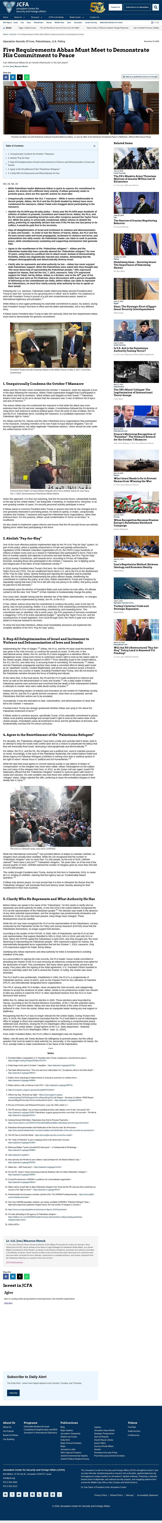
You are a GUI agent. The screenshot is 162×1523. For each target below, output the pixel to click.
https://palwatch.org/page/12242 (47, 1167)
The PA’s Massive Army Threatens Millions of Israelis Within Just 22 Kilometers (135, 179)
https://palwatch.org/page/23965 (21, 1112)
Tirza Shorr (118, 399)
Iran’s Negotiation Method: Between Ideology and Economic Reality (136, 566)
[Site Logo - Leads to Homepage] (24, 7)
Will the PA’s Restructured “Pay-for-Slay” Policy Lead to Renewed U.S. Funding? (136, 650)
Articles (13, 34)
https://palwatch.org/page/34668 (21, 1080)
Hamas (116, 259)
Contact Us (94, 17)
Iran (115, 217)
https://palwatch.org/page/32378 (21, 1162)
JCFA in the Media (56, 17)
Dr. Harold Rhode (121, 227)
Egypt (116, 303)
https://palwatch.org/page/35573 (58, 1085)
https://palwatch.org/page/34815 (21, 1073)
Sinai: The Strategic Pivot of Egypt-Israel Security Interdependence (135, 308)
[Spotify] (52, 1494)
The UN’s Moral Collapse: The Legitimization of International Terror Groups (133, 392)
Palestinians (43, 41)
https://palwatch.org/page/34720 (61, 1065)
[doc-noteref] (42, 299)
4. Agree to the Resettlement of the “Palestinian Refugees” (34, 169)
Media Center (75, 17)
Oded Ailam (119, 571)
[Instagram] (25, 1494)
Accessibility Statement (147, 1495)
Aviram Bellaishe (121, 529)
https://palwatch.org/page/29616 (21, 1182)
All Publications (14, 1262)
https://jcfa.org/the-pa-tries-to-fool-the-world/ (53, 1135)
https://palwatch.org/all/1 (18, 1155)
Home (5, 17)
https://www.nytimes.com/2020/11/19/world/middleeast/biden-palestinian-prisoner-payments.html (47, 1123)
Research (35, 17)
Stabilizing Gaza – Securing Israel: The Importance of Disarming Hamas (135, 265)
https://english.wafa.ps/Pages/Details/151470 (26, 1060)
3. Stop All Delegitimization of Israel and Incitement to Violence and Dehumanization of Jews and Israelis (51, 163)
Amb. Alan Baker (121, 443)
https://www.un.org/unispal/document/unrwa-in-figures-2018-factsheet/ (37, 1209)
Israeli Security (120, 173)
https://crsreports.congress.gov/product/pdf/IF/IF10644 (30, 1090)
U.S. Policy (58, 41)
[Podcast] (46, 1494)
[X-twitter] (12, 1494)
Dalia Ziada (118, 313)
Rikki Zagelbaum (146, 354)
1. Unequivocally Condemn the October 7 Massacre (31, 154)
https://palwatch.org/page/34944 (68, 1100)
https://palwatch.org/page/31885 (21, 1150)
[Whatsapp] (59, 1494)
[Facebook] (5, 1494)
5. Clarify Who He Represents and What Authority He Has (33, 173)
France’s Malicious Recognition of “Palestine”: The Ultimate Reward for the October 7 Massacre (135, 437)
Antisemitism (119, 387)
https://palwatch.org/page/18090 (21, 1174)
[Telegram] (32, 1494)
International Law (120, 431)
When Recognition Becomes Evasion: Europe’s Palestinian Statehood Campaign (136, 523)
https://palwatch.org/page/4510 (46, 1190)
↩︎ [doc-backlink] (46, 1060)
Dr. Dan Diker (119, 271)
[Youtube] (19, 1494)
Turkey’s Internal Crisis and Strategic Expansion (131, 607)
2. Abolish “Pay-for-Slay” (19, 158)
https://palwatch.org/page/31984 (21, 1142)
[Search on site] (155, 7)
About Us (18, 17)
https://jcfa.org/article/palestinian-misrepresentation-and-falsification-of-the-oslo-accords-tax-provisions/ (50, 1130)
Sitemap (129, 1495)
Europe (116, 517)
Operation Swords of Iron (18, 41)
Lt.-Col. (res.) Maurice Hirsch (15, 66)
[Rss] (39, 1494)
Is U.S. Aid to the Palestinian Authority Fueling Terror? (131, 349)
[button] (6, 77)
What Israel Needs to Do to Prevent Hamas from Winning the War (135, 480)
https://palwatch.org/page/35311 (21, 1115)
